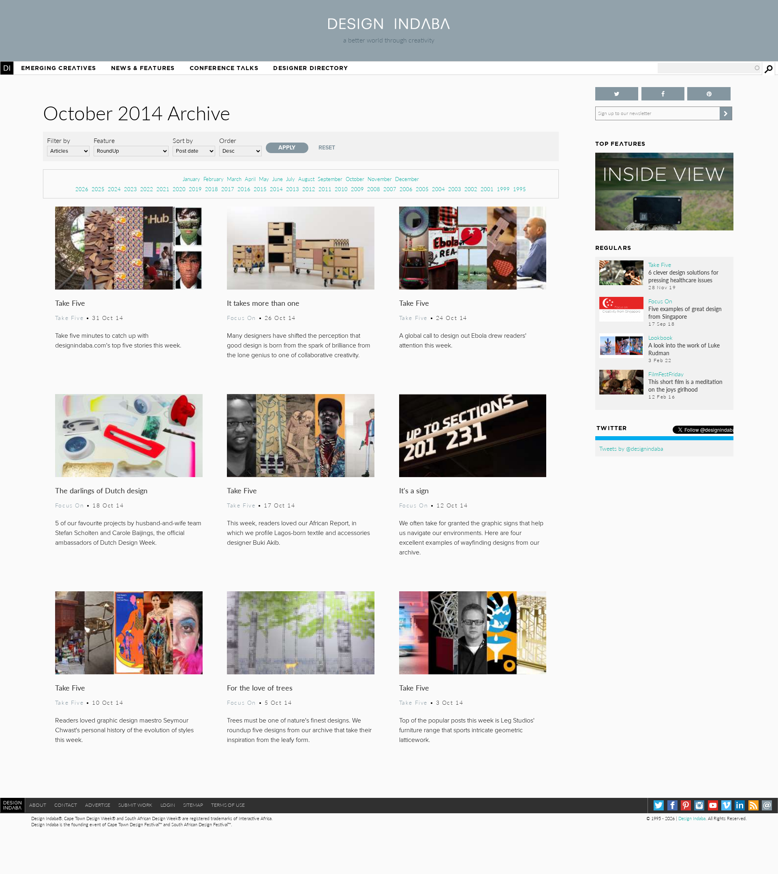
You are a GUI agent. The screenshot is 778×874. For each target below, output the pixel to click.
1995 (519, 189)
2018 (211, 189)
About (37, 805)
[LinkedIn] (740, 805)
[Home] (389, 26)
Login (167, 805)
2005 (422, 189)
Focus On (241, 317)
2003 (454, 189)
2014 (276, 189)
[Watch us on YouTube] (713, 805)
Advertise (97, 805)
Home (7, 68)
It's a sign (414, 490)
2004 (438, 189)
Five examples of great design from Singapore (685, 312)
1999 (503, 189)
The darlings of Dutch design (101, 490)
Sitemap (193, 805)
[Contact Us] (767, 805)
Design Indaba (691, 818)
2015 (260, 189)
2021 (162, 189)
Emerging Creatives (58, 68)
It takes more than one (263, 303)
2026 (81, 189)
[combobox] (709, 68)
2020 (179, 189)
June (277, 179)
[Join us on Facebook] (663, 93)
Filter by (58, 140)
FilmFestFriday (666, 374)
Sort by (183, 140)
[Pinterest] (686, 805)
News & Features (143, 68)
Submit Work (135, 805)
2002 (470, 189)
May (264, 179)
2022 (146, 189)
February (213, 179)
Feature (104, 140)
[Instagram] (699, 805)
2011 (324, 189)
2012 (308, 189)
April (250, 179)
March (234, 179)
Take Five (70, 303)
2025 (98, 189)
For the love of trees (260, 687)
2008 (373, 189)
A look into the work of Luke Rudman (684, 349)
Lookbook (660, 337)
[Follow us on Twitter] (617, 93)
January (191, 179)
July (290, 179)
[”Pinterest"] (709, 93)
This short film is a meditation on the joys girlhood (685, 385)
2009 (357, 189)
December (407, 179)
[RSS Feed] (753, 805)
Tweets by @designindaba (631, 448)
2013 (292, 189)
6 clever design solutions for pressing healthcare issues (683, 276)
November (380, 179)
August (306, 179)
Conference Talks (224, 68)
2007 (389, 189)
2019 (195, 189)
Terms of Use (228, 805)
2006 (406, 189)
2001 (487, 189)
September (330, 179)
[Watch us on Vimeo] (726, 805)
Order (227, 140)
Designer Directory (310, 68)
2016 (243, 189)
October (355, 179)
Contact (65, 805)
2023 (130, 189)
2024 (114, 189)
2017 (227, 189)
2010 (341, 189)
